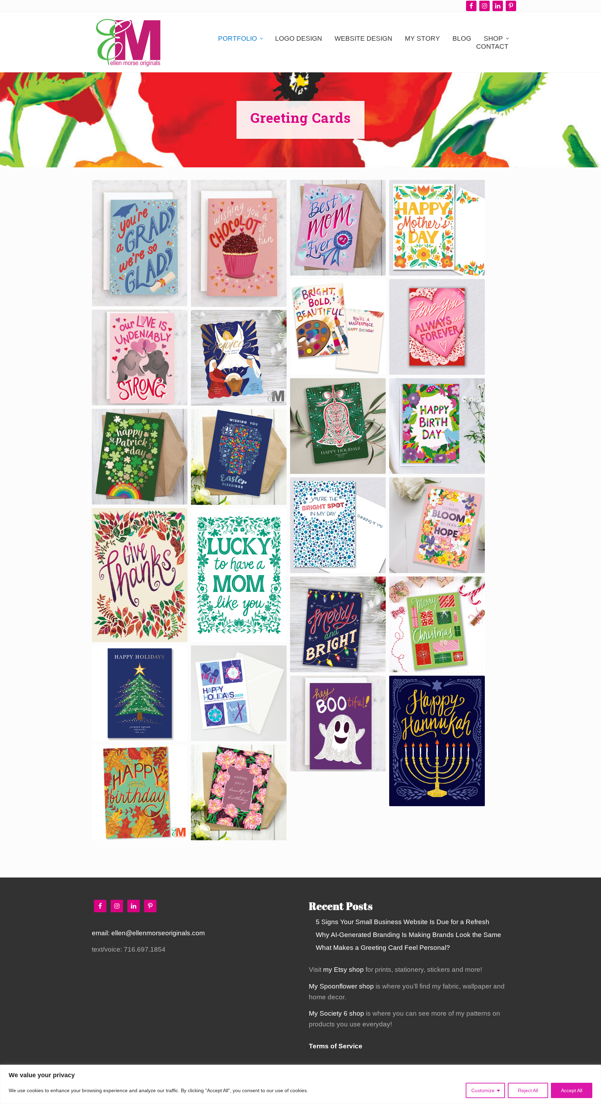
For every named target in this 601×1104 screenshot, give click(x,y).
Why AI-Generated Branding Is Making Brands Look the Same (408, 934)
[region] (300, 1084)
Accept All (571, 1090)
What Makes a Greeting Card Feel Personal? (383, 947)
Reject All (528, 1090)
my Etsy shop (343, 969)
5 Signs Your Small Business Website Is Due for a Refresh (402, 922)
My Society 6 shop (336, 1013)
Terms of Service (335, 1046)
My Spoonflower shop (341, 986)
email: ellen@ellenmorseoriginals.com (148, 933)
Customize (483, 1090)
